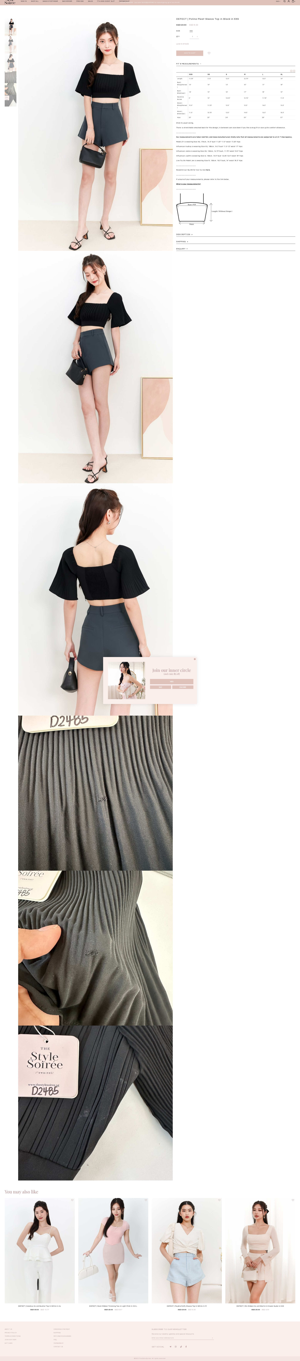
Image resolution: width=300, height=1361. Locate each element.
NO (160, 687)
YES (172, 681)
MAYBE (183, 687)
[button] (210, 9)
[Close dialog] (195, 659)
